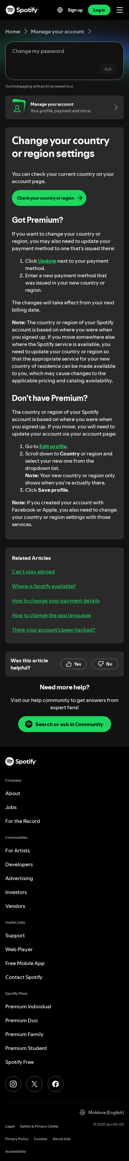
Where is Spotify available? (44, 586)
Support (15, 935)
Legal (10, 1126)
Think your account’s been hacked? (53, 629)
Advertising (19, 878)
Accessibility (15, 1151)
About (12, 793)
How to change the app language (51, 615)
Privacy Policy (16, 1139)
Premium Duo (21, 1020)
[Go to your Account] (113, 107)
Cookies (40, 1139)
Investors (16, 892)
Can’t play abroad (33, 571)
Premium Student (26, 1048)
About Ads (61, 1139)
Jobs (11, 807)
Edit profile (52, 446)
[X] (34, 1084)
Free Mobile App (25, 963)
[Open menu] (120, 10)
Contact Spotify (23, 977)
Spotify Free (19, 1061)
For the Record (22, 821)
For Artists (17, 850)
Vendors (15, 905)
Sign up (75, 10)
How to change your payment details (56, 600)
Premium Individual (28, 1006)
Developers (19, 864)
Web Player (19, 949)
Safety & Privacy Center (39, 1126)
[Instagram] (13, 1084)
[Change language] (60, 10)
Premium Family (24, 1034)
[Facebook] (56, 1084)
